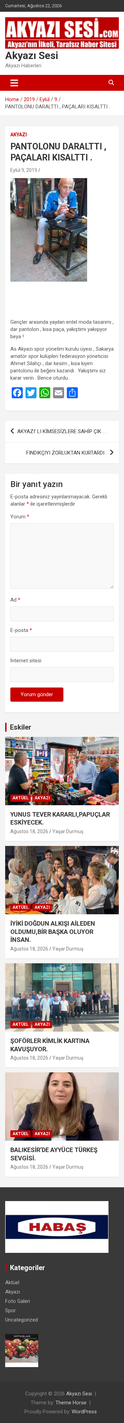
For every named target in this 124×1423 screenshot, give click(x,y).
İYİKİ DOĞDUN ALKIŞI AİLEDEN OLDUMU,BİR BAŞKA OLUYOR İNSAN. (52, 931)
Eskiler (20, 727)
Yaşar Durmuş (67, 831)
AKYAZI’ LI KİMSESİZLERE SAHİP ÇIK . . (61, 431)
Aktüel (20, 798)
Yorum (19, 517)
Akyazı (18, 134)
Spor (10, 1310)
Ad (15, 600)
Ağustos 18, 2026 (29, 831)
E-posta (21, 630)
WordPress (84, 1412)
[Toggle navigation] (14, 83)
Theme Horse (70, 1403)
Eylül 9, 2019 (23, 170)
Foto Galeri (17, 1301)
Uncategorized (21, 1320)
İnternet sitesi (25, 660)
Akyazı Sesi (31, 55)
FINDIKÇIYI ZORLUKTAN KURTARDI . (66, 453)
